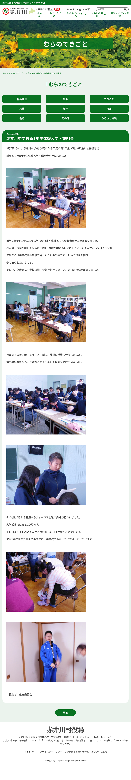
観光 (65, 109)
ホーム (39, 14)
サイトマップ (31, 751)
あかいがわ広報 (99, 751)
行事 (109, 109)
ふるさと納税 (109, 118)
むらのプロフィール (75, 14)
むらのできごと (54, 14)
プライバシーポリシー (51, 751)
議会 (65, 99)
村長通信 (22, 99)
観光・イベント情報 (120, 14)
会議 (21, 118)
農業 (21, 109)
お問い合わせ (82, 751)
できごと (109, 99)
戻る (65, 712)
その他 (65, 118)
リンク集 (68, 751)
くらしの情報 (97, 14)
